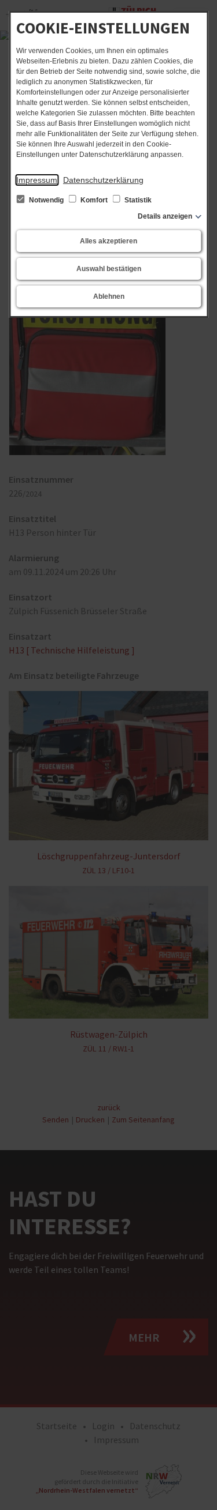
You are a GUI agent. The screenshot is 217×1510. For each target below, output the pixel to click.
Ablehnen (108, 296)
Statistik (137, 200)
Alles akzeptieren (108, 241)
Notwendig (46, 200)
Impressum (36, 180)
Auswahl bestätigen (108, 269)
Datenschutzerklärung (103, 180)
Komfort (94, 200)
